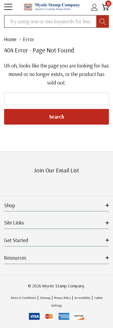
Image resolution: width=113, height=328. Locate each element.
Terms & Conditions (23, 298)
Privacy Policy (62, 298)
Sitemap (45, 298)
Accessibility (82, 298)
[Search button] (102, 21)
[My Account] (94, 7)
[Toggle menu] (8, 7)
